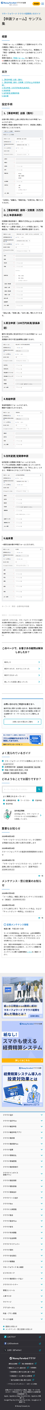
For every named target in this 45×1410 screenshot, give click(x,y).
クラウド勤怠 (8, 1215)
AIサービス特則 (32, 1384)
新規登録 (36, 4)
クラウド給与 (8, 1226)
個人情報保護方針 (28, 1364)
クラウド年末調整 (9, 1232)
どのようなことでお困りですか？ (21, 779)
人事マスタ (7, 1296)
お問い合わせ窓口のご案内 (22, 721)
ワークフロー (25, 800)
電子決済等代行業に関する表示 (21, 1380)
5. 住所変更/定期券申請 (10, 93)
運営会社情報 (13, 1364)
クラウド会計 (8, 1115)
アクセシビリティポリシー (16, 1384)
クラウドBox (8, 1203)
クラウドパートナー (10, 1284)
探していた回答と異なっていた (16, 682)
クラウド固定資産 (9, 1180)
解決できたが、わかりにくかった (17, 668)
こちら (29, 952)
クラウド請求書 (9, 1138)
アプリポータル (9, 1307)
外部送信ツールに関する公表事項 (21, 1376)
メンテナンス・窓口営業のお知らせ (19, 1329)
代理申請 (38, 800)
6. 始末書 (5, 96)
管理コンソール (9, 1290)
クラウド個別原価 (9, 1186)
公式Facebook (12, 1343)
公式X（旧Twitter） (15, 1350)
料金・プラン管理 (9, 1313)
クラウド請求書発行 (10, 1167)
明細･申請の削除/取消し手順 (16, 770)
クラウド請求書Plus (10, 1144)
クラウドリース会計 (10, 1198)
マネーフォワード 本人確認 (13, 1267)
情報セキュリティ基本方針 (17, 1368)
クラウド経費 (8, 1149)
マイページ (7, 1302)
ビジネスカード (9, 1273)
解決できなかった (11, 675)
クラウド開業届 (9, 1261)
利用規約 (33, 1368)
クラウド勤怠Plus (10, 1221)
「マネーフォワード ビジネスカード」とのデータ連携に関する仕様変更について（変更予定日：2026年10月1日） (22, 866)
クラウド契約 (8, 1250)
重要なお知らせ (11, 1326)
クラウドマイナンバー (11, 1244)
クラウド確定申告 (9, 1126)
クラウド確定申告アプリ (12, 1132)
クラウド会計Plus (10, 1120)
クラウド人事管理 (9, 1209)
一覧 (41, 876)
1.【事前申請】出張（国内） (12, 79)
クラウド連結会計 (9, 1192)
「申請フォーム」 (18, 58)
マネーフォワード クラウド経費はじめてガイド (24, 761)
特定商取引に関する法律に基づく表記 (22, 1372)
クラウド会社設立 (9, 1255)
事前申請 (9, 804)
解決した (7, 662)
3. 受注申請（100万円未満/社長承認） (16, 88)
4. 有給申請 (6, 90)
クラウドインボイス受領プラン (10, 1173)
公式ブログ (11, 1337)
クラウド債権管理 (9, 1161)
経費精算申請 (10, 767)
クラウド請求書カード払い (13, 1278)
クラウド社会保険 (9, 1238)
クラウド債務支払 (9, 1155)
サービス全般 (8, 1319)
